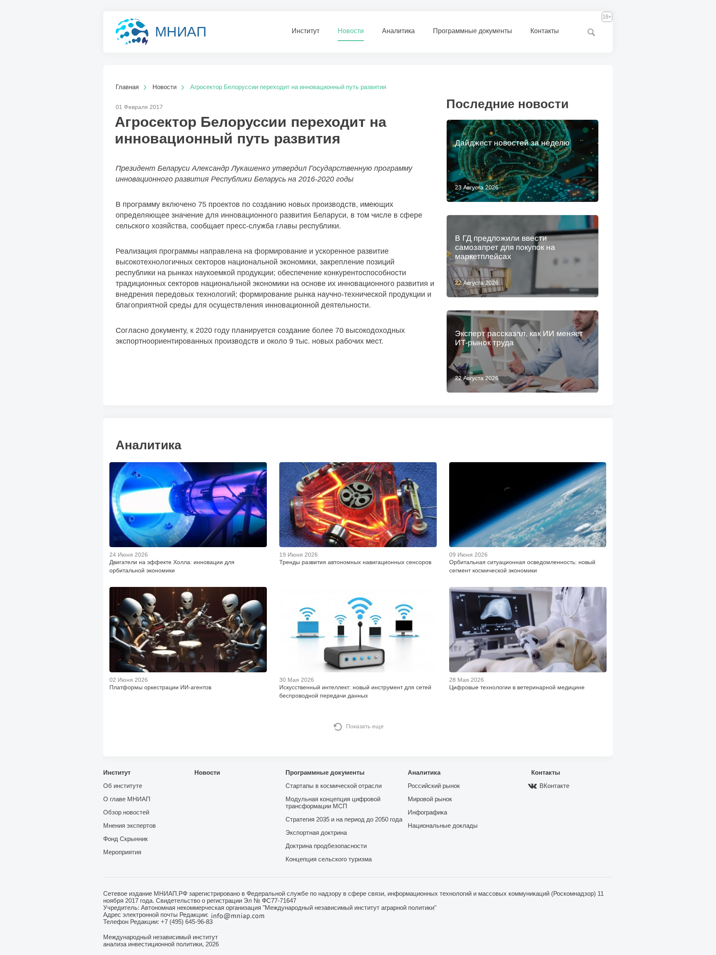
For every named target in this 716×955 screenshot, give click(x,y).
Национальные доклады (443, 825)
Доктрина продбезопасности (326, 845)
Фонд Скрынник (125, 838)
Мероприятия (122, 852)
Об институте (122, 785)
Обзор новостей (126, 812)
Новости (351, 30)
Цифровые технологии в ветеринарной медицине (517, 687)
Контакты (544, 30)
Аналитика (398, 30)
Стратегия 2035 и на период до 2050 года (343, 819)
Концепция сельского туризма (328, 859)
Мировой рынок (430, 798)
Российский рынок (434, 785)
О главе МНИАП (126, 798)
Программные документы (472, 30)
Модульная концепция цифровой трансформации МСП (332, 802)
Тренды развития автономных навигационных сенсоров (355, 562)
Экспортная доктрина (316, 832)
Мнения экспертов (129, 825)
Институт (305, 30)
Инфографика (427, 812)
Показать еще (365, 726)
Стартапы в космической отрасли (333, 785)
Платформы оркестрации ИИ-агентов (160, 687)
